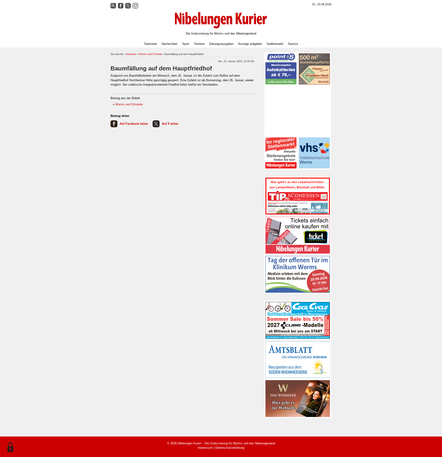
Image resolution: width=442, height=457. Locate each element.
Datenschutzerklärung (229, 447)
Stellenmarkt (275, 44)
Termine (199, 44)
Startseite (150, 44)
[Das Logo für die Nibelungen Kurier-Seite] (221, 20)
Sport (185, 44)
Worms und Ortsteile (150, 54)
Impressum (205, 447)
